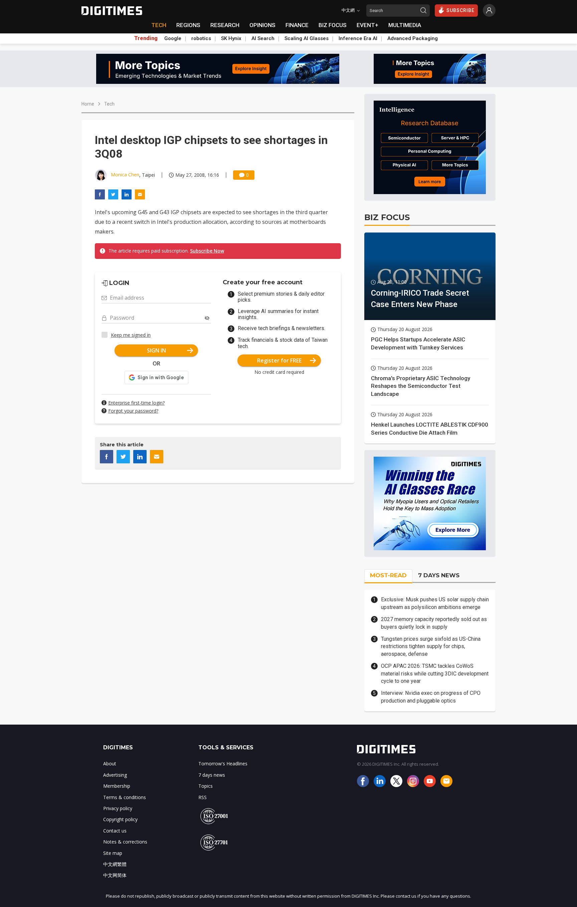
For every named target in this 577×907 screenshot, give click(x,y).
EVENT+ (367, 25)
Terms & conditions (124, 797)
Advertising (115, 775)
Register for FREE (279, 360)
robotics (201, 38)
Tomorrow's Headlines (222, 763)
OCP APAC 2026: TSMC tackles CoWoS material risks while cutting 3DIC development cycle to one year (435, 673)
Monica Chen (125, 174)
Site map (112, 853)
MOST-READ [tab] (388, 575)
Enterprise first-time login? (136, 403)
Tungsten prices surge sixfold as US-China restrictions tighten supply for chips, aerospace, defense (430, 646)
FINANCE (297, 25)
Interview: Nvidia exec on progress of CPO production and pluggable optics (430, 697)
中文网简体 (115, 875)
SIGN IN (156, 350)
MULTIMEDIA (404, 25)
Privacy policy (117, 808)
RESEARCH (224, 25)
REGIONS (188, 25)
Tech (109, 104)
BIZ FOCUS (333, 25)
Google (172, 38)
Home (87, 104)
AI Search (262, 38)
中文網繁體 (115, 864)
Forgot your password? (133, 411)
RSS (202, 797)
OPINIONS (262, 25)
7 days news (211, 775)
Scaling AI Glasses (306, 38)
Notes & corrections (125, 842)
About (109, 763)
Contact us (115, 830)
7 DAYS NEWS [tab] (438, 575)
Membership (116, 786)
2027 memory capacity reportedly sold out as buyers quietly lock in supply (434, 623)
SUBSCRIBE (460, 10)
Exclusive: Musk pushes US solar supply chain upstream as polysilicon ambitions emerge (435, 603)
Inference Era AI (358, 38)
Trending (146, 38)
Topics (205, 786)
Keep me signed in (131, 335)
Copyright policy (120, 819)
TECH (158, 25)
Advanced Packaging (412, 38)
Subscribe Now (207, 251)
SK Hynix (231, 38)
